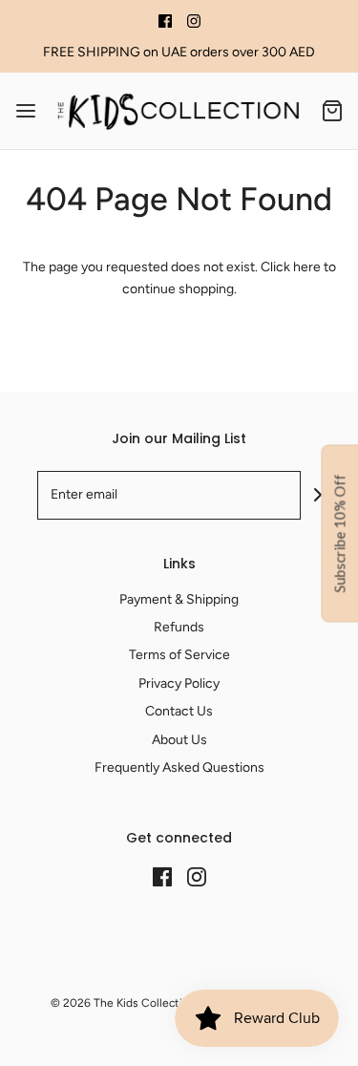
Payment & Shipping (179, 599)
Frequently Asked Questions (179, 767)
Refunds (179, 627)
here (307, 267)
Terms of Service (179, 655)
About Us (179, 740)
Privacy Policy (179, 683)
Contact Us (179, 711)
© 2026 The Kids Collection (123, 1003)
